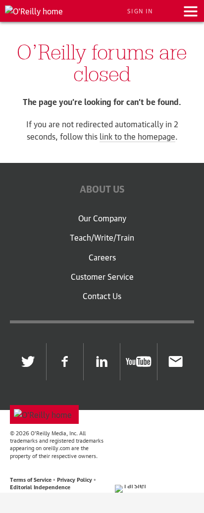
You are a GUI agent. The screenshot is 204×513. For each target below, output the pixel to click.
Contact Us (102, 296)
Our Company (102, 218)
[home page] (34, 10)
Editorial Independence (40, 486)
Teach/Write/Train (102, 238)
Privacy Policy (74, 479)
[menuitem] (102, 223)
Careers (102, 257)
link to (137, 136)
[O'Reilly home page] (44, 414)
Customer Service (102, 277)
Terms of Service (30, 479)
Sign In (140, 11)
